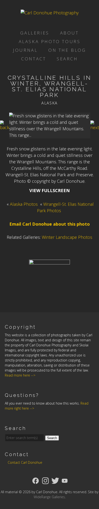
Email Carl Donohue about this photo (49, 224)
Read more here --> (20, 375)
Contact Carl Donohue (25, 462)
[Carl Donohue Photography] (50, 13)
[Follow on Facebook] (35, 480)
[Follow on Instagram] (45, 480)
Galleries (34, 33)
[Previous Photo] (4, 127)
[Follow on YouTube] (64, 480)
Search (67, 59)
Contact (33, 59)
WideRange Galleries (49, 497)
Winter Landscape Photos (67, 237)
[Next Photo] (94, 127)
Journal (25, 50)
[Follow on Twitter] (55, 480)
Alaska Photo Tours (49, 41)
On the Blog (67, 50)
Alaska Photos (24, 204)
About (69, 33)
